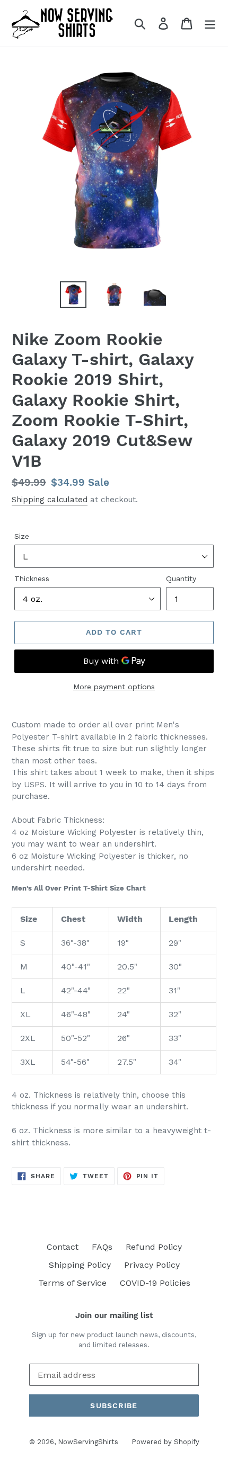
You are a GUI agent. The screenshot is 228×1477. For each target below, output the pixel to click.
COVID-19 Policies (155, 1283)
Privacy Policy (152, 1265)
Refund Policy (154, 1247)
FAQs (102, 1247)
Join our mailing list (114, 1315)
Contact (62, 1247)
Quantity (181, 578)
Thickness (31, 578)
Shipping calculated (49, 499)
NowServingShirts (88, 1442)
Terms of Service (72, 1283)
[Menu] (210, 23)
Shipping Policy (80, 1265)
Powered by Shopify (165, 1442)
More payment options (114, 686)
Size (21, 536)
